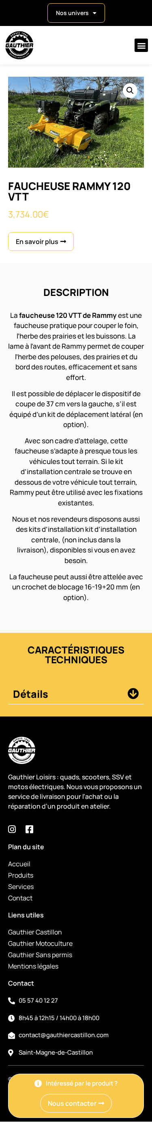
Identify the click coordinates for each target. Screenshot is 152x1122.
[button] (141, 45)
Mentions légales (33, 966)
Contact (20, 898)
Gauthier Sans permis (40, 955)
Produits (20, 875)
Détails (30, 694)
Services (21, 886)
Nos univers (72, 13)
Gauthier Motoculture (40, 943)
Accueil (19, 864)
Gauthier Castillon (35, 932)
